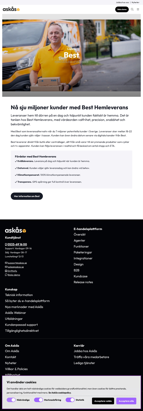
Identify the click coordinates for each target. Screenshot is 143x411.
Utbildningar (14, 319)
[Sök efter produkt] (132, 9)
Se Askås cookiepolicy (59, 392)
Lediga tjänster (84, 363)
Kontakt (10, 357)
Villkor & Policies (16, 369)
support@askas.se (17, 262)
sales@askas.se (16, 266)
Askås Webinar (15, 313)
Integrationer (83, 258)
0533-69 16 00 (17, 244)
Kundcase (80, 276)
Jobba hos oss (122, 2)
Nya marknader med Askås (24, 307)
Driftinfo (12, 270)
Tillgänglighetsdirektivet (22, 331)
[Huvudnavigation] (138, 9)
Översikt (79, 234)
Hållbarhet (12, 375)
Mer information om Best (27, 196)
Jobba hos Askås (85, 351)
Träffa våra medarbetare (91, 357)
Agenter (79, 240)
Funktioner (81, 246)
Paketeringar (83, 252)
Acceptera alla (126, 401)
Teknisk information (19, 295)
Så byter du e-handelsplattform (27, 301)
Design (79, 264)
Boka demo (122, 9)
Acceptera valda (103, 401)
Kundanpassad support (21, 325)
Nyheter (135, 2)
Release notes (83, 282)
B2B (76, 270)
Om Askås (12, 351)
